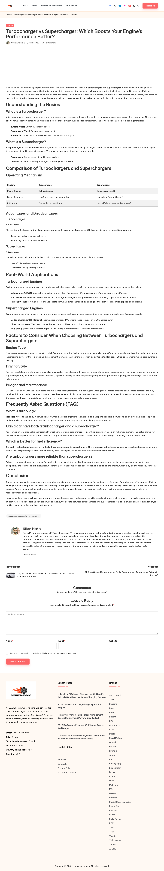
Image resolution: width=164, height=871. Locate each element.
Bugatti (112, 716)
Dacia (112, 733)
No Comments (50, 43)
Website (113, 641)
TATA (112, 827)
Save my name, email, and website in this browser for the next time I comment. (43, 653)
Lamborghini (115, 768)
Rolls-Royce (115, 819)
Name (9, 641)
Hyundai (113, 751)
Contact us (63, 764)
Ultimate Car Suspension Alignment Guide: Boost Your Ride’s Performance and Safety (82, 737)
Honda (112, 746)
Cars (111, 729)
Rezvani (113, 810)
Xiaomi (112, 844)
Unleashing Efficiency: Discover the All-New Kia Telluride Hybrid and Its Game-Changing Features (82, 696)
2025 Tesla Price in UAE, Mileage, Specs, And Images (80, 706)
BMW (111, 712)
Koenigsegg (115, 763)
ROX (111, 823)
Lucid (111, 780)
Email (61, 641)
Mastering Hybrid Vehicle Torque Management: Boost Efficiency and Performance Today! (80, 716)
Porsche (113, 797)
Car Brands (114, 725)
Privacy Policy (64, 768)
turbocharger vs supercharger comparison (23, 516)
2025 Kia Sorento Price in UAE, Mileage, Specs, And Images (81, 727)
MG (111, 789)
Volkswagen (115, 840)
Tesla (112, 831)
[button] (150, 6)
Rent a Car (114, 806)
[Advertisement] (82, 67)
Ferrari (112, 742)
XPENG (112, 848)
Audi (111, 699)
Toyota (10, 26)
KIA (111, 759)
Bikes (111, 708)
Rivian (112, 814)
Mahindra (113, 785)
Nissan (112, 793)
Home (8, 15)
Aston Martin (115, 695)
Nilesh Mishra (32, 528)
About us (62, 759)
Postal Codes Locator (120, 802)
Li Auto (112, 776)
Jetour (112, 755)
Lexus (112, 772)
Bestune (113, 704)
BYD (111, 721)
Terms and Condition (68, 772)
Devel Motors (115, 738)
